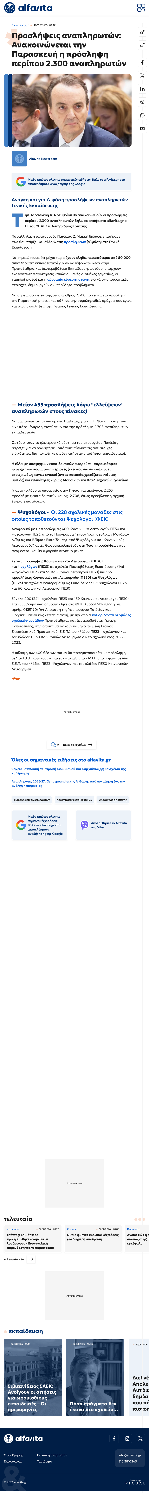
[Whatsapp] (142, 115)
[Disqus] (74, 902)
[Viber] (142, 102)
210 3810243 (128, 1461)
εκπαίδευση (26, 1331)
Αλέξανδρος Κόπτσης (113, 800)
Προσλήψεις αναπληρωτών (32, 800)
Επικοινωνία (13, 1461)
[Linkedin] (142, 88)
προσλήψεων (75, 242)
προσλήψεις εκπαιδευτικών (74, 800)
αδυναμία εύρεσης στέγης (68, 279)
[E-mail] (142, 128)
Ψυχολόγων (28, 566)
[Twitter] (142, 75)
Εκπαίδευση (20, 25)
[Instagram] (127, 1438)
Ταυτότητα (44, 1461)
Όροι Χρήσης (13, 1455)
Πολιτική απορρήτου (52, 1455)
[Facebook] (142, 62)
